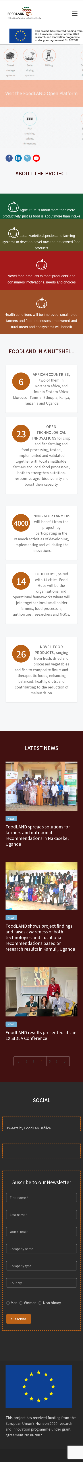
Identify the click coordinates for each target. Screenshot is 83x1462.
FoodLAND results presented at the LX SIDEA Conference (41, 1035)
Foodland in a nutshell (41, 351)
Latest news (41, 748)
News (11, 818)
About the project (41, 173)
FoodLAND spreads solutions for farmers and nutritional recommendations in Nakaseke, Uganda (38, 835)
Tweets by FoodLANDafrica (28, 1127)
